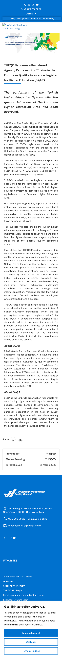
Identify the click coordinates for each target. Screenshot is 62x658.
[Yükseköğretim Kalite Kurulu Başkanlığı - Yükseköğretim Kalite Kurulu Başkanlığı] (16, 26)
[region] (31, 629)
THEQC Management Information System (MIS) (32, 18)
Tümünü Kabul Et (31, 632)
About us (8, 581)
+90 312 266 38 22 (32, 9)
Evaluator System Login (15, 599)
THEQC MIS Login (12, 590)
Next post (51, 453)
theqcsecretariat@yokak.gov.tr (24, 525)
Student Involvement (14, 585)
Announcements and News (17, 576)
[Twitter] (13, 439)
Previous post (13, 453)
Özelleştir (31, 641)
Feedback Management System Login (23, 595)
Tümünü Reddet (31, 650)
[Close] (59, 604)
